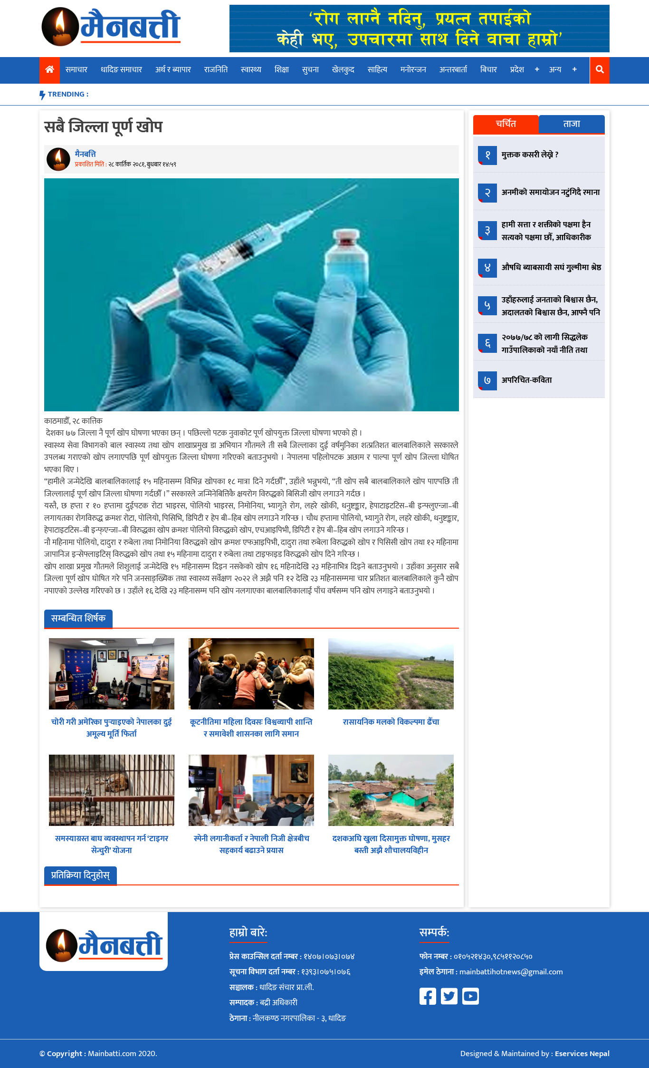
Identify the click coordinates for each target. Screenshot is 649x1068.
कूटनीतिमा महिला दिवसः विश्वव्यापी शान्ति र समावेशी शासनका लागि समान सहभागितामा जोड (251, 734)
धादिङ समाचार (121, 70)
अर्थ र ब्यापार (173, 70)
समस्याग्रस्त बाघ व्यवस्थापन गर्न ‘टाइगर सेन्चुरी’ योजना (111, 845)
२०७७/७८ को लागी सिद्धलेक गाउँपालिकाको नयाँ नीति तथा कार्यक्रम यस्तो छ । (545, 350)
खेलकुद (343, 70)
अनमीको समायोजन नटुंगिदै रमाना (551, 192)
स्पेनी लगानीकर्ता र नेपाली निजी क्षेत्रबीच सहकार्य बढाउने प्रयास (251, 845)
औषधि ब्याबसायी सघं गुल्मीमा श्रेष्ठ (551, 267)
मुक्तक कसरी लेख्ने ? (530, 155)
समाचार (76, 70)
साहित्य (377, 70)
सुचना (310, 70)
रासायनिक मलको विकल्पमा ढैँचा (391, 722)
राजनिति (216, 70)
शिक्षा (282, 70)
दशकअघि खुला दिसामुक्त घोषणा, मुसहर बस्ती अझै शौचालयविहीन (391, 845)
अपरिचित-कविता (527, 380)
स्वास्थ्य (251, 70)
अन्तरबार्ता (453, 70)
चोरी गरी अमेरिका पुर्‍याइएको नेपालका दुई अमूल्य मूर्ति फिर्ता (111, 728)
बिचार (488, 70)
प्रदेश (517, 70)
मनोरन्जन (413, 70)
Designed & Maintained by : (535, 1053)
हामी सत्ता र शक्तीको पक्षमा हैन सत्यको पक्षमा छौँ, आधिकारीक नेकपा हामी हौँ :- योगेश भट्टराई (546, 237)
